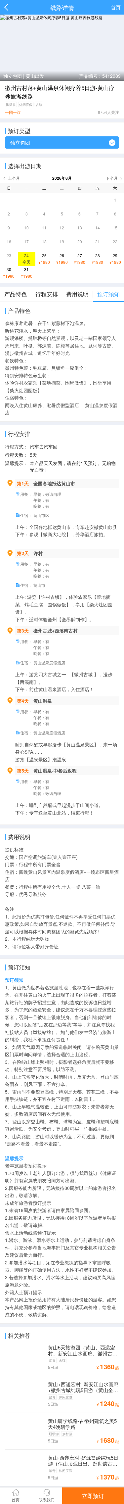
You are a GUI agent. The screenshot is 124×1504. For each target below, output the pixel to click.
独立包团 (20, 142)
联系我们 (47, 1499)
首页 (116, 7)
